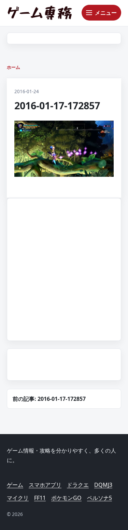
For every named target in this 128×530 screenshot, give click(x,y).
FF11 (40, 498)
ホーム (13, 67)
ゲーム (15, 485)
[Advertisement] (64, 268)
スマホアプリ (45, 485)
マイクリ (18, 498)
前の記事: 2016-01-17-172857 (49, 399)
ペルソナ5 (99, 498)
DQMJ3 (103, 485)
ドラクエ (78, 485)
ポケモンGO (66, 498)
